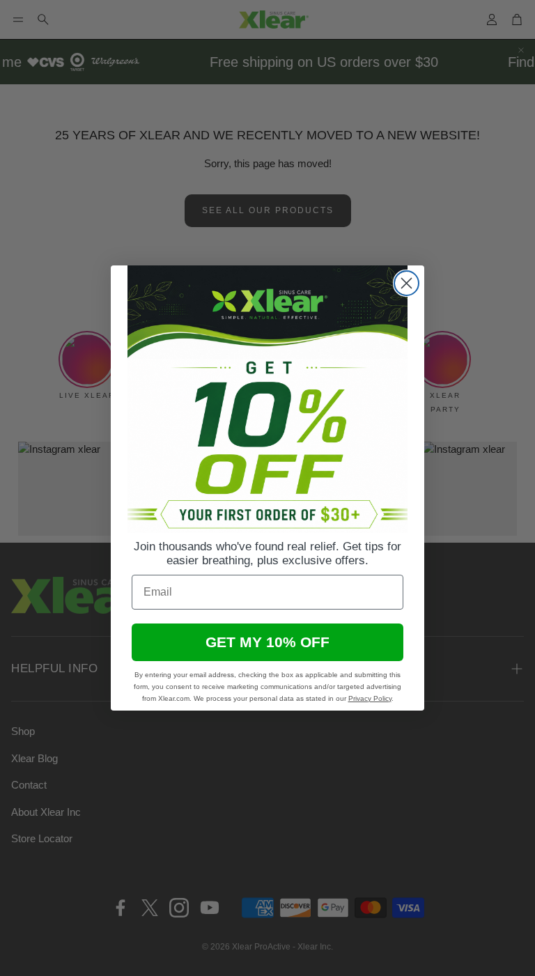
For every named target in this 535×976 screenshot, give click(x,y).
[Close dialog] (406, 283)
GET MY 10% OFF (267, 642)
